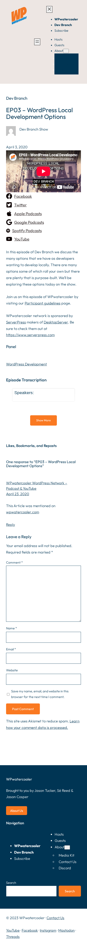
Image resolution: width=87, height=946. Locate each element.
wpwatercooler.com (22, 512)
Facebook (30, 930)
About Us (16, 811)
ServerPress (16, 322)
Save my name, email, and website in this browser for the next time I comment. (40, 694)
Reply (10, 524)
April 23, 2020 (17, 494)
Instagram (48, 930)
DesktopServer (56, 322)
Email (11, 649)
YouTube (13, 930)
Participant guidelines (42, 303)
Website (12, 670)
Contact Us (55, 918)
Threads (13, 936)
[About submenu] (66, 51)
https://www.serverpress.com (30, 335)
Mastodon (66, 930)
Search (11, 883)
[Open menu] (37, 42)
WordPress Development (26, 364)
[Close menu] (49, 9)
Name (11, 628)
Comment (14, 562)
